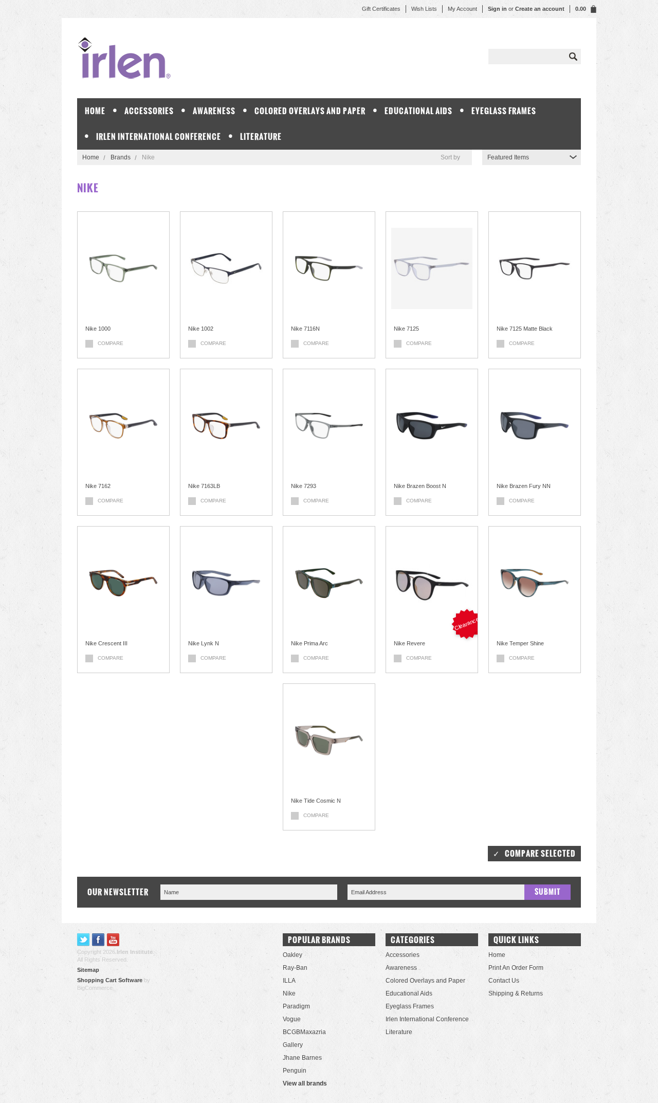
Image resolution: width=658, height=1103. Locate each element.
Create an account (539, 9)
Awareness (214, 111)
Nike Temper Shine (520, 643)
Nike (289, 993)
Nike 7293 (303, 486)
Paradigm (296, 1006)
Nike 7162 (98, 486)
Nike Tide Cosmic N (316, 801)
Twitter (83, 939)
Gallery (293, 1044)
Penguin (294, 1070)
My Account (462, 9)
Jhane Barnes (302, 1057)
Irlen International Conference (158, 136)
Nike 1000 (98, 329)
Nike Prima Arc (309, 643)
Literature (261, 136)
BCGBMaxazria (304, 1032)
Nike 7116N (305, 329)
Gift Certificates (381, 9)
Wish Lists (424, 9)
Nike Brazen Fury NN (524, 486)
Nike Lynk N (203, 643)
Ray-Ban (295, 967)
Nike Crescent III (106, 643)
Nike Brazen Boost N (420, 486)
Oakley (292, 955)
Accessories (149, 111)
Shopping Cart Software (109, 980)
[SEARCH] (573, 56)
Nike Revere (409, 643)
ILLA (289, 980)
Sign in (497, 9)
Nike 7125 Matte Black (525, 329)
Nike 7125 (406, 329)
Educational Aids (418, 111)
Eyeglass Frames (503, 111)
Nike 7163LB (204, 486)
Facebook (98, 939)
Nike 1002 (200, 329)
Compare (110, 343)
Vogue (292, 1019)
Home (90, 157)
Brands (121, 157)
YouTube (113, 939)
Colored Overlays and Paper (309, 111)
